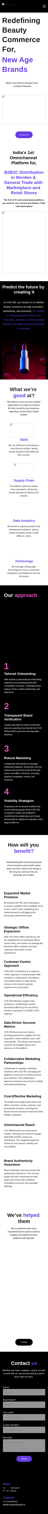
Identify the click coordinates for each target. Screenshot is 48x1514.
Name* (6, 1387)
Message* (7, 1437)
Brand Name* (9, 1400)
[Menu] (44, 6)
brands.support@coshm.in (14, 1504)
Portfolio (24, 1342)
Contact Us (24, 135)
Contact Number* (11, 1425)
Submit (24, 1459)
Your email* (8, 1412)
